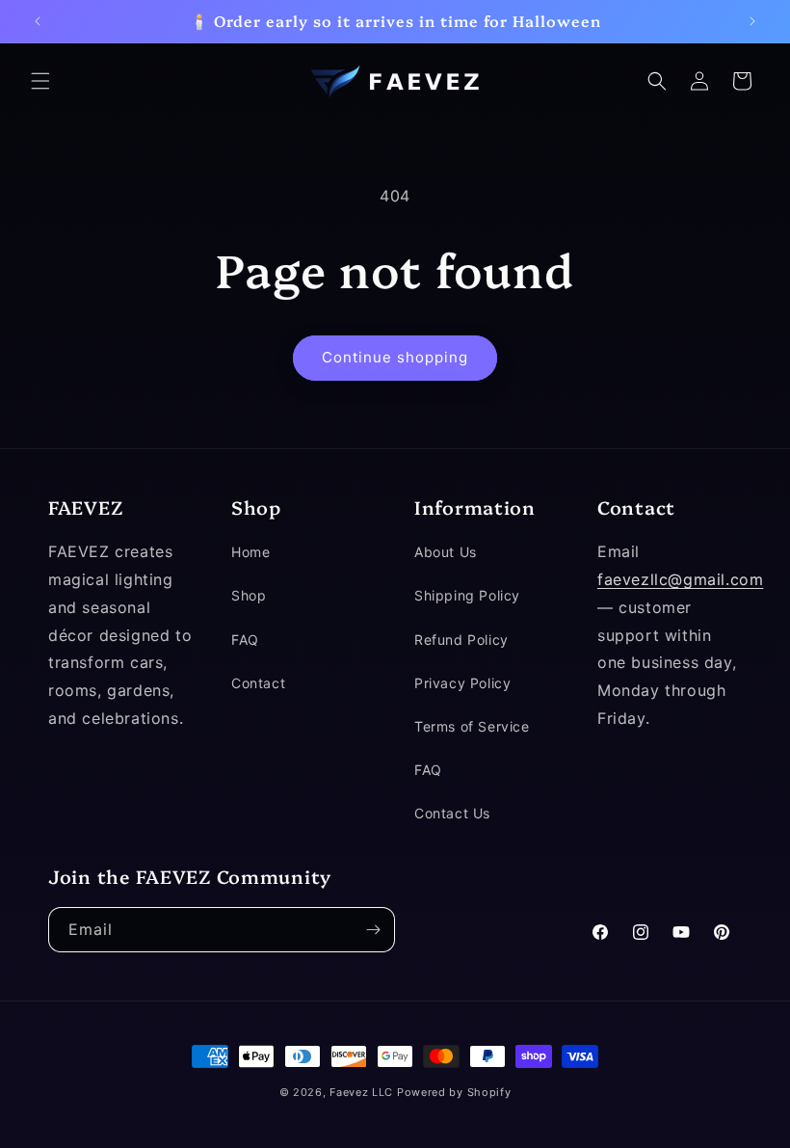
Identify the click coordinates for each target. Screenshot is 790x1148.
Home (250, 552)
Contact (258, 683)
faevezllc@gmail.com (680, 579)
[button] (40, 81)
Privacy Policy (462, 683)
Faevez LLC (361, 1092)
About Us (445, 552)
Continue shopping (395, 357)
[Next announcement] (752, 21)
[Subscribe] (373, 929)
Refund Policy (461, 639)
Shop (248, 595)
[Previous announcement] (37, 21)
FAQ (245, 639)
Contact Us (452, 813)
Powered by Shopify (454, 1092)
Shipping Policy (467, 595)
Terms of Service (472, 726)
